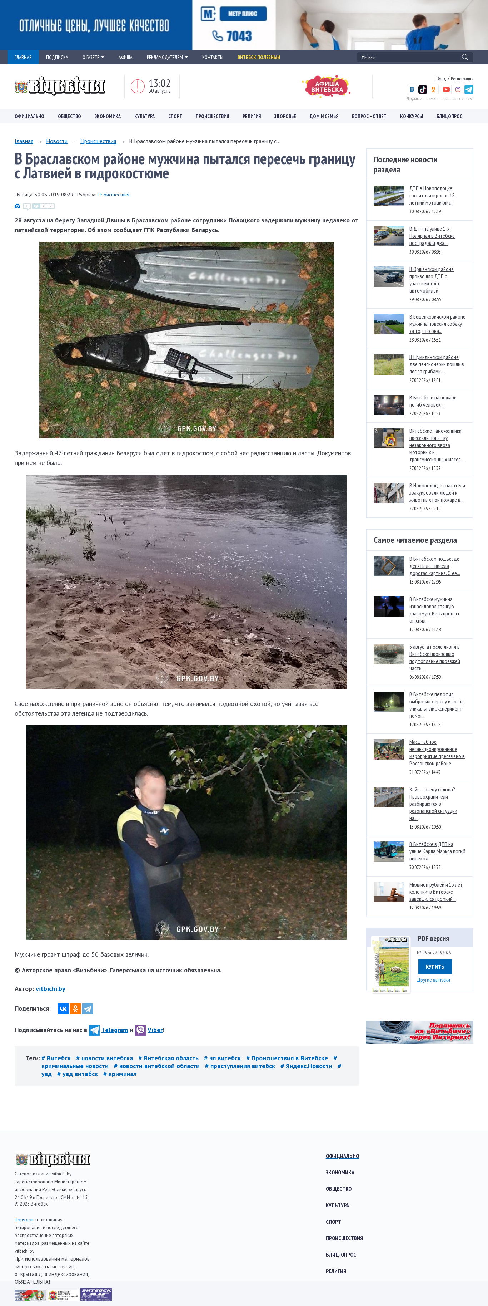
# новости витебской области (157, 1066)
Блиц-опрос (341, 1254)
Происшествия (212, 116)
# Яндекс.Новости (307, 1066)
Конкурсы (411, 116)
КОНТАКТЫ (212, 57)
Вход (441, 78)
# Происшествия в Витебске (288, 1058)
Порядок (24, 1220)
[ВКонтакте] (63, 1008)
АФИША (126, 57)
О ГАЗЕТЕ (91, 57)
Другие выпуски (433, 979)
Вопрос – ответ (369, 116)
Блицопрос (449, 116)
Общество (69, 116)
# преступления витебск (241, 1066)
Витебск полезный (259, 57)
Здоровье (285, 116)
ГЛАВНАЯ (23, 57)
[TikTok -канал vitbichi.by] (422, 92)
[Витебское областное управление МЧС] (96, 1299)
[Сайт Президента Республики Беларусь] (31, 1299)
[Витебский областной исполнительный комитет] (64, 1299)
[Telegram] (87, 1008)
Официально (29, 116)
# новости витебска (105, 1058)
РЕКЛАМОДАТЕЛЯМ (165, 57)
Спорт (175, 116)
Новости (57, 140)
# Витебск (57, 1058)
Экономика (108, 116)
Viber (155, 1030)
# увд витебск (78, 1074)
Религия (252, 116)
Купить (435, 966)
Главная (24, 140)
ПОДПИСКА (57, 57)
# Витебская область (169, 1058)
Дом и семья (324, 116)
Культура (144, 116)
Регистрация (462, 78)
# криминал (119, 1074)
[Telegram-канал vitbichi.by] (468, 92)
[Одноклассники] (75, 1008)
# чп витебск (223, 1058)
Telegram (114, 1030)
